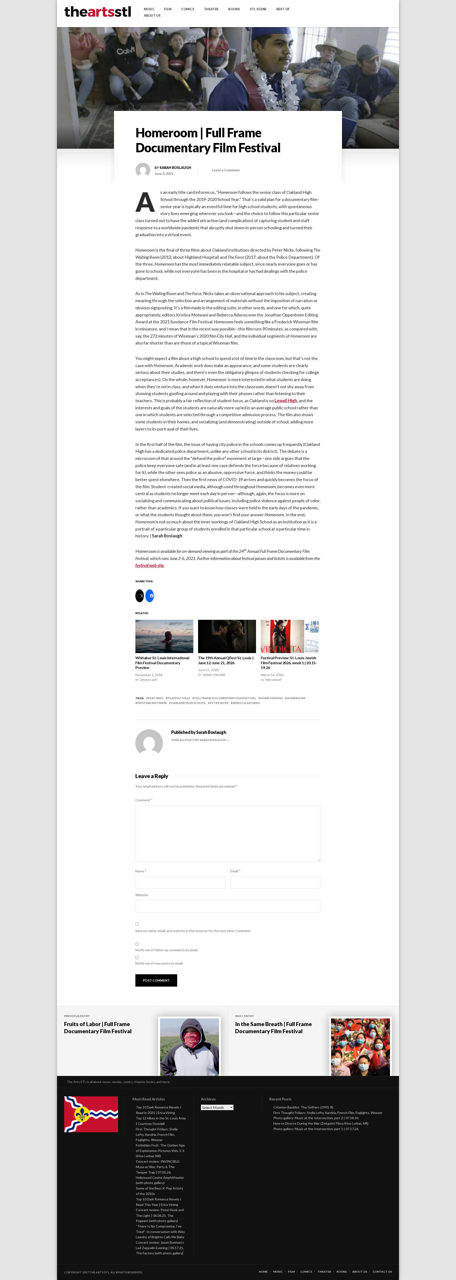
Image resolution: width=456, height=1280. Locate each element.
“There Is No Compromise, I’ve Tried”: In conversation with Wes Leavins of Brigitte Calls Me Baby (160, 1231)
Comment (143, 800)
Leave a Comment (226, 170)
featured (155, 698)
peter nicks (219, 703)
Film (167, 9)
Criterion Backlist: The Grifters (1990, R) (303, 1107)
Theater (211, 9)
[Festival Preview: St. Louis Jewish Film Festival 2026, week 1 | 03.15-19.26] (290, 636)
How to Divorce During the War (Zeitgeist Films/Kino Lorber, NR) (320, 1123)
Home (263, 1271)
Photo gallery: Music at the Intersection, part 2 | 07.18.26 (315, 1118)
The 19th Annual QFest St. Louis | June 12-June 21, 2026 (225, 660)
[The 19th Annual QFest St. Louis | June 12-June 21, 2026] (227, 636)
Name (140, 871)
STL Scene (258, 9)
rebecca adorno (246, 703)
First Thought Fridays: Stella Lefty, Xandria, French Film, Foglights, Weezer (157, 1134)
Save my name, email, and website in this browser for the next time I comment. (193, 931)
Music (149, 9)
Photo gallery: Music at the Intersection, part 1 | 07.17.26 (315, 1129)
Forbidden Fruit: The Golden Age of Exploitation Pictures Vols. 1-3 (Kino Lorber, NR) (160, 1150)
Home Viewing (271, 698)
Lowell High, (287, 400)
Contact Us (382, 1271)
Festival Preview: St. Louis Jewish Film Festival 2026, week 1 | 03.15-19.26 (289, 662)
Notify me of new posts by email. (159, 963)
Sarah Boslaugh (175, 168)
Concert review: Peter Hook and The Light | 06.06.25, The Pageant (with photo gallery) (160, 1215)
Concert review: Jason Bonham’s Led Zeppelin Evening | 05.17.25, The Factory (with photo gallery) (160, 1247)
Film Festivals (179, 698)
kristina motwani (152, 703)
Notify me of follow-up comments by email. (166, 950)
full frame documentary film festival (225, 698)
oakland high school (188, 703)
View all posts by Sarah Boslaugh (198, 740)
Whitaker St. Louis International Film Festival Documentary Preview (162, 662)
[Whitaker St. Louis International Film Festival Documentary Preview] (164, 636)
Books (234, 9)
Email (235, 871)
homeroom (296, 698)
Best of (283, 9)
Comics (187, 9)
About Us (152, 15)
